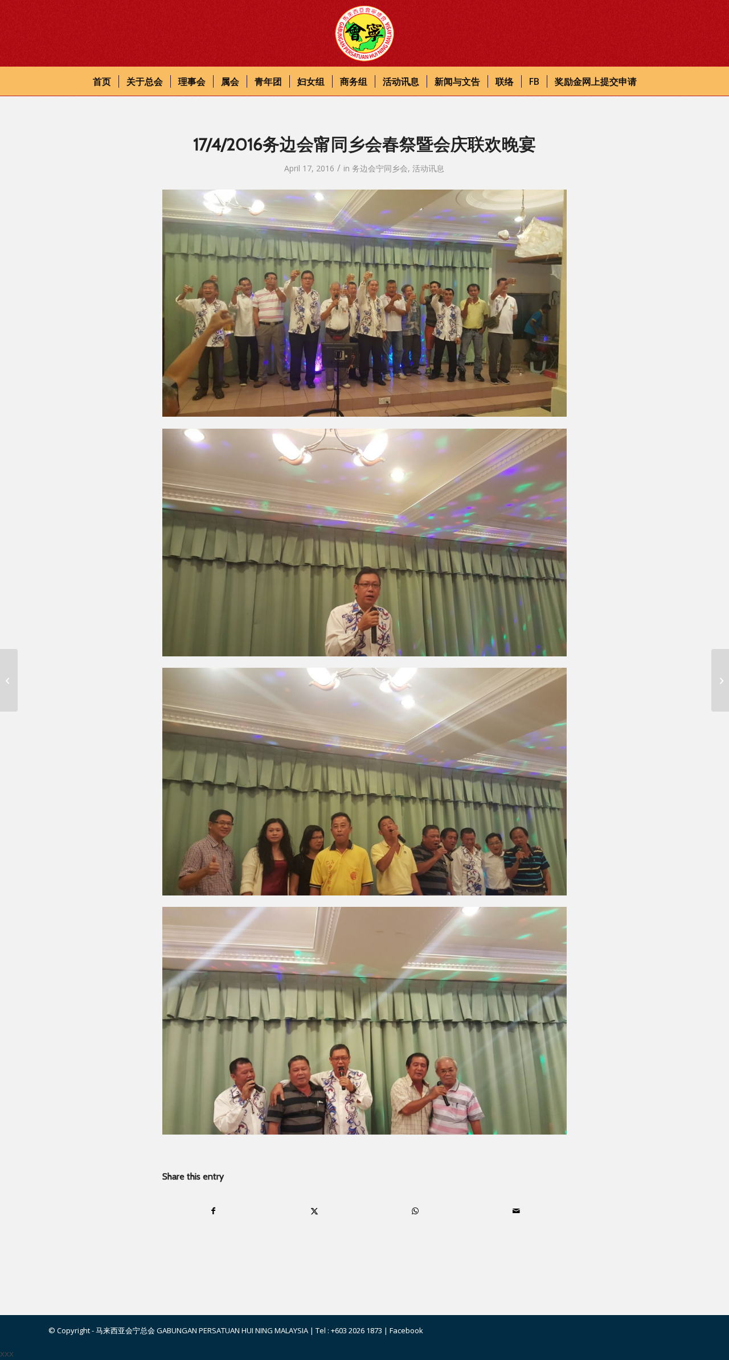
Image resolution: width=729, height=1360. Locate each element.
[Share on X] (314, 1211)
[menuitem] (101, 81)
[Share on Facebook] (213, 1211)
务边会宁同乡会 (380, 168)
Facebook (406, 1330)
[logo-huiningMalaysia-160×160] (364, 34)
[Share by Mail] (516, 1211)
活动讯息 (428, 168)
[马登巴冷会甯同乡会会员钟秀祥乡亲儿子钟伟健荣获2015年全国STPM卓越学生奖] (9, 680)
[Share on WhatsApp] (415, 1211)
